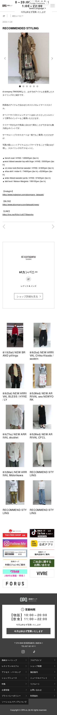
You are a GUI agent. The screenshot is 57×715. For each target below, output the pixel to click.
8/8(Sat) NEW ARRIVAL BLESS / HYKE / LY (15, 396)
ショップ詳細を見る (27, 296)
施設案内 (34, 672)
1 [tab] (20, 86)
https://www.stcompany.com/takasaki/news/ (21, 204)
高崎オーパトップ (9, 660)
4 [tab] (30, 86)
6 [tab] (37, 86)
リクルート (35, 683)
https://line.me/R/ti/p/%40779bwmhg (18, 214)
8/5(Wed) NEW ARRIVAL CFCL (41, 435)
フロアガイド (36, 660)
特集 (4, 683)
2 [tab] (23, 86)
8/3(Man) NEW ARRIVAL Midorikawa (15, 473)
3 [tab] (27, 86)
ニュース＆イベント (38, 677)
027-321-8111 (30, 646)
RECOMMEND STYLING (42, 473)
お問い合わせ (36, 689)
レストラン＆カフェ (10, 666)
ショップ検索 (36, 666)
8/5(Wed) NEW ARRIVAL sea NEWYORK (42, 396)
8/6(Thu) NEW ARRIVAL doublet (15, 435)
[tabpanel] (29, 58)
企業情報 (5, 689)
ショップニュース (9, 677)
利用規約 (34, 695)
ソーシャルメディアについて (14, 701)
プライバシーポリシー (11, 695)
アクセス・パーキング (11, 672)
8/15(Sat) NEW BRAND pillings (14, 353)
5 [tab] (34, 86)
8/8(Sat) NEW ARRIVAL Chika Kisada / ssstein (42, 355)
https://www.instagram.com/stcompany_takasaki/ (23, 194)
